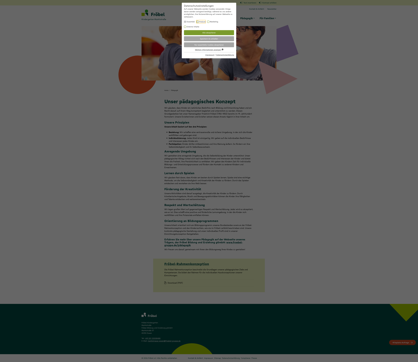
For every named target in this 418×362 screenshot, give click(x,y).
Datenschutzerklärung (225, 55)
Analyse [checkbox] (202, 21)
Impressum (209, 55)
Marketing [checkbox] (214, 21)
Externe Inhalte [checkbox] (193, 26)
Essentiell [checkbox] (191, 21)
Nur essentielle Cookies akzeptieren (209, 45)
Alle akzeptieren (209, 32)
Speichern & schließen (209, 39)
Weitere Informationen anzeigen (208, 50)
